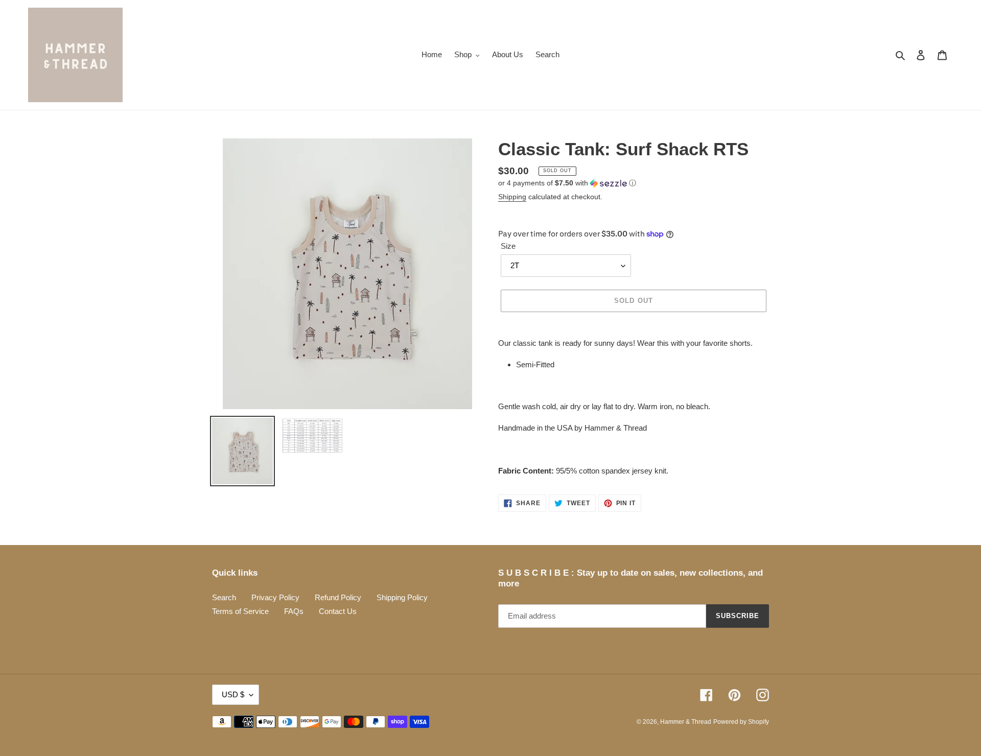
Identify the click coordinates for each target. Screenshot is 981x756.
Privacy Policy (275, 597)
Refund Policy (338, 597)
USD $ (233, 694)
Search (224, 597)
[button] (567, 183)
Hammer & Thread (685, 721)
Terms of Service (240, 611)
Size (508, 246)
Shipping (512, 197)
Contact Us (338, 611)
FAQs (293, 611)
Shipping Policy (402, 597)
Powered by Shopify (741, 721)
